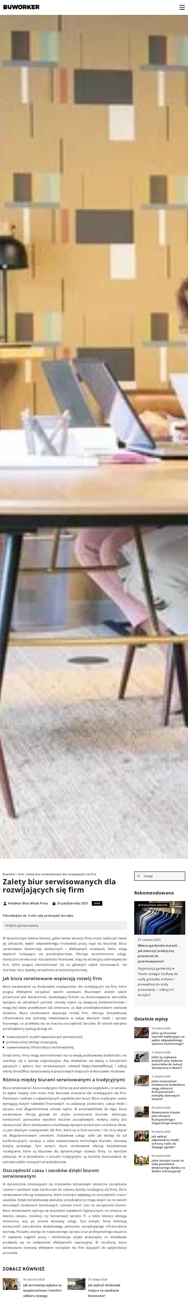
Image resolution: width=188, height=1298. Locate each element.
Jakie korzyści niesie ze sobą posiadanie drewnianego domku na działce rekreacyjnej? (168, 1166)
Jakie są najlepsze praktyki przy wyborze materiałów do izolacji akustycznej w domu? (167, 1062)
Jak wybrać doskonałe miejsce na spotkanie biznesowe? (104, 1290)
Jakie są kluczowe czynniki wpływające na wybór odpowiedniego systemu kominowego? (168, 1038)
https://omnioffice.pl (97, 1066)
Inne (97, 903)
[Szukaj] (138, 876)
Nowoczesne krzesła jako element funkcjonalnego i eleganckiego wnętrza (167, 1118)
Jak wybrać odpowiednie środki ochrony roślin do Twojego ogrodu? (165, 1142)
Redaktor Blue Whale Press (28, 903)
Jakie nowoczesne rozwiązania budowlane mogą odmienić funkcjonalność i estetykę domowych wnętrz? (168, 1090)
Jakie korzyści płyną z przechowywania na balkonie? (153, 951)
